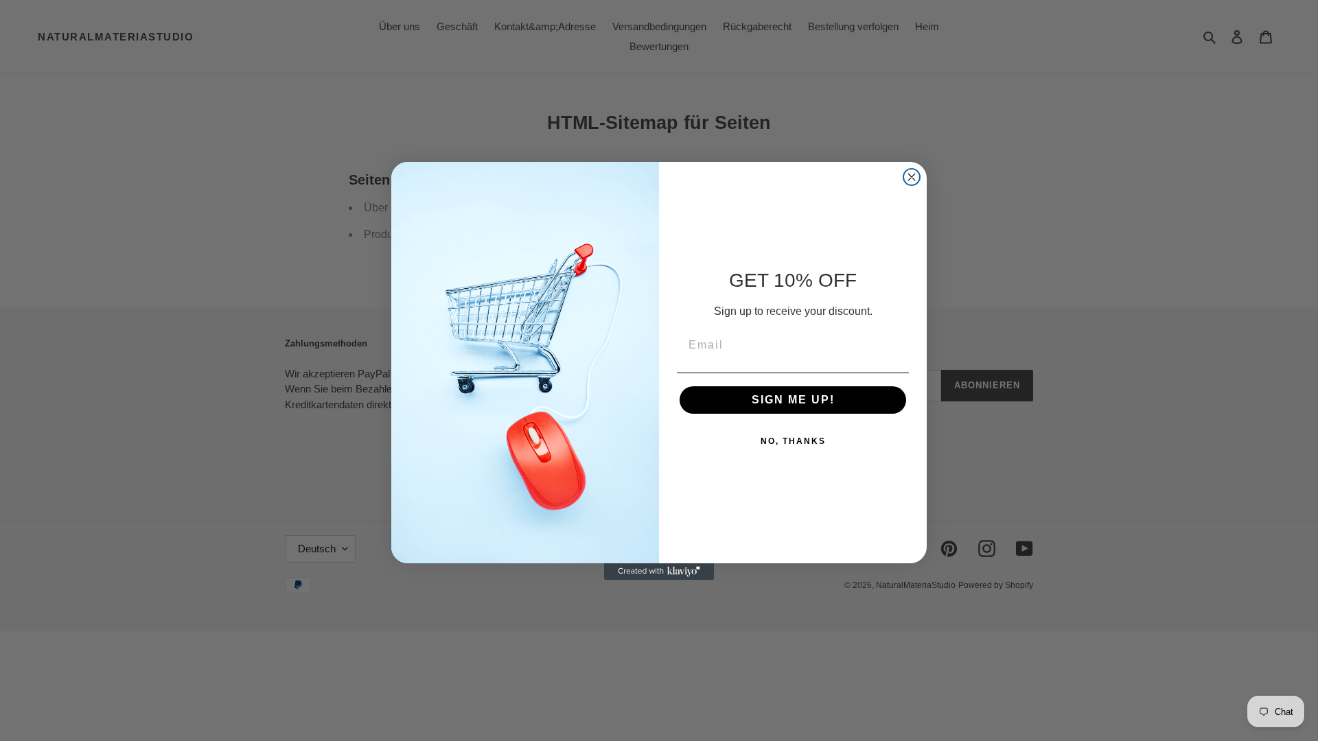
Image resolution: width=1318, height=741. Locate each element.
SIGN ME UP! (793, 399)
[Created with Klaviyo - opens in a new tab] (659, 571)
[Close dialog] (911, 177)
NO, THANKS (793, 441)
